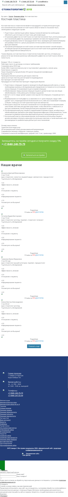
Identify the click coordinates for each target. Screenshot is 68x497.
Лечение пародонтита (8, 416)
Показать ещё (34, 346)
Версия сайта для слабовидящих (13, 5)
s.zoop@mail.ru (43, 1)
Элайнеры (3, 424)
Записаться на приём (35, 155)
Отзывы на (34, 212)
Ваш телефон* (22, 476)
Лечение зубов (19, 16)
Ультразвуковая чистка (8, 428)
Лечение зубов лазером (8, 440)
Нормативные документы (36, 5)
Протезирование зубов (8, 445)
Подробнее (34, 210)
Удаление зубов (5, 436)
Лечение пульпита (6, 414)
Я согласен (4, 496)
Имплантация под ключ (8, 402)
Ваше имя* (20, 474)
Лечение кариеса (6, 410)
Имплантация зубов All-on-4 (10, 404)
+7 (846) (10, 2)
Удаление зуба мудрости (8, 438)
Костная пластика (6, 441)
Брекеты (3, 422)
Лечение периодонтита (8, 412)
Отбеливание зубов (7, 430)
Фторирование (5, 432)
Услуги (11, 16)
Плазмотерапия (5, 408)
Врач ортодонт (5, 420)
